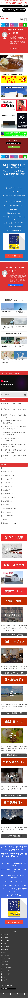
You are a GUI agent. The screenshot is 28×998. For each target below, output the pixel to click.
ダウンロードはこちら (14, 256)
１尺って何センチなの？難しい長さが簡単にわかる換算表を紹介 (14, 427)
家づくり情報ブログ (14, 3)
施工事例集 (6, 504)
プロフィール (3, 5)
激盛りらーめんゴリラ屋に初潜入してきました (14, 457)
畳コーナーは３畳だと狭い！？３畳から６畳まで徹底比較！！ (14, 433)
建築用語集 (6, 501)
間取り (5, 519)
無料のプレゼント (24, 6)
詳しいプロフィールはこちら (15, 48)
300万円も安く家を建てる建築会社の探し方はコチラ (14, 10)
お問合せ (10, 5)
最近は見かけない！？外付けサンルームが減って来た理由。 (14, 422)
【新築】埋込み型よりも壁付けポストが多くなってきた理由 (14, 439)
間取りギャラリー (8, 523)
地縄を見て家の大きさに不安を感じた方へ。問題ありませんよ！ (14, 445)
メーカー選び (7, 482)
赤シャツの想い (7, 512)
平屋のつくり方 (7, 497)
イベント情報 (7, 475)
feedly (14, 146)
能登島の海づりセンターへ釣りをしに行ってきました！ (14, 416)
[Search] (25, 395)
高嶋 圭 (21, 19)
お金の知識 (6, 471)
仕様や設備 (6, 486)
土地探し (5, 490)
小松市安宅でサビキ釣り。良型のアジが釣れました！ (14, 404)
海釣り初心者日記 (8, 508)
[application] (14, 383)
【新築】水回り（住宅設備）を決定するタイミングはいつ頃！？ (14, 451)
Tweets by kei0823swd (6, 985)
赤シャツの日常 (7, 515)
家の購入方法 (7, 493)
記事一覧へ (17, 5)
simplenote (6, 468)
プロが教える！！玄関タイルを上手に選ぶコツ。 (14, 410)
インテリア (6, 479)
